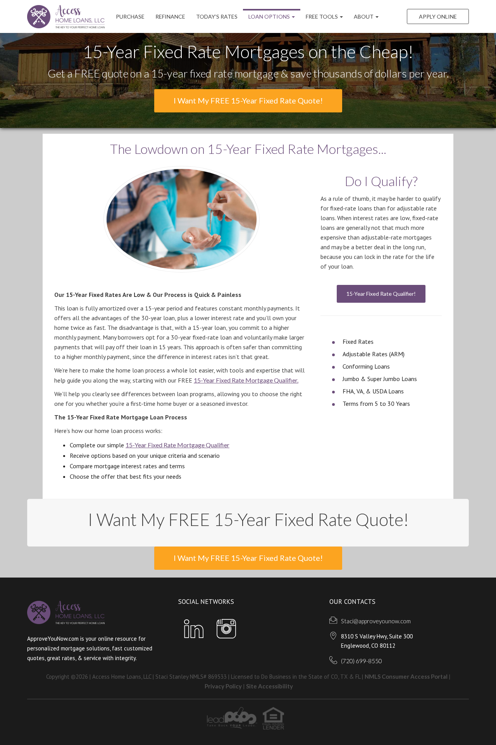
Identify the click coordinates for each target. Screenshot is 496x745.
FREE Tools (322, 16)
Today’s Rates (217, 16)
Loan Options (269, 16)
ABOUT (364, 16)
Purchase (130, 16)
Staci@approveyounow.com (376, 620)
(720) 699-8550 (361, 660)
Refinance (170, 16)
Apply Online (438, 16)
